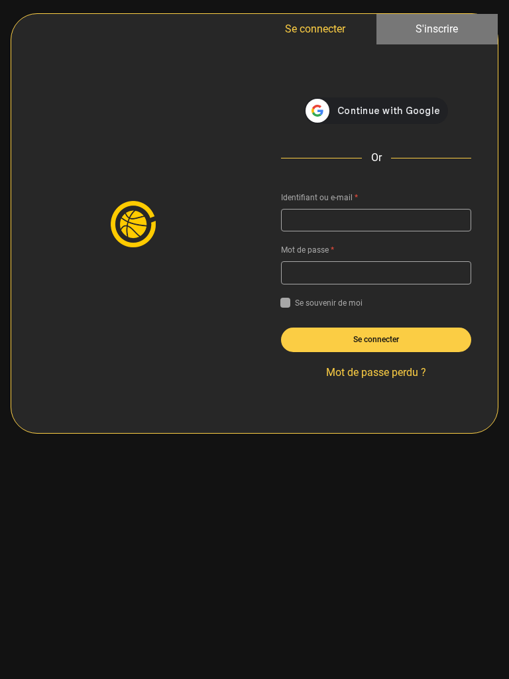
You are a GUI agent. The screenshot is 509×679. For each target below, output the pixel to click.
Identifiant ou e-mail (319, 197)
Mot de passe (307, 250)
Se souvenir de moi (329, 303)
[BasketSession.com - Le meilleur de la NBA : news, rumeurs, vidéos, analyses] (133, 223)
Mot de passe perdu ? (376, 372)
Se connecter (315, 29)
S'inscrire (437, 29)
